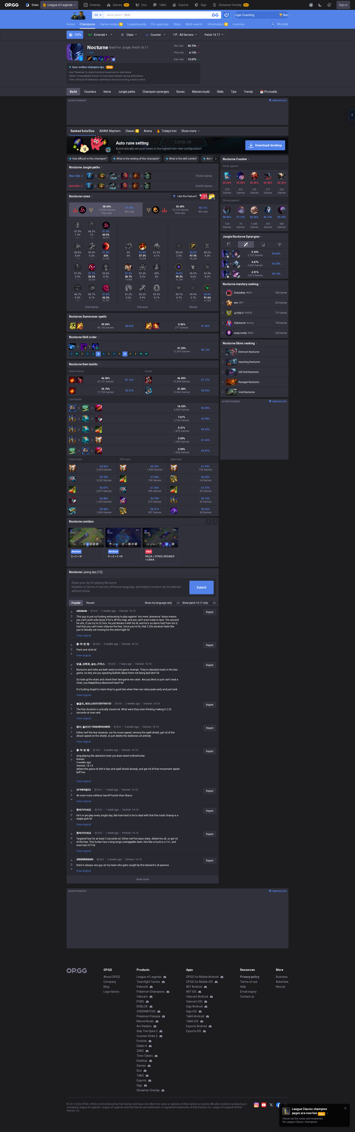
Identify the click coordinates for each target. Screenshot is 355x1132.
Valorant (142, 996)
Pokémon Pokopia (148, 1016)
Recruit (280, 986)
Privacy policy (249, 976)
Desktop (142, 1060)
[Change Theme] (320, 5)
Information (217, 24)
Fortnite (142, 1041)
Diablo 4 (142, 1046)
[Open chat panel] (352, 115)
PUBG (140, 1001)
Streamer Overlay (148, 1090)
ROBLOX (142, 1006)
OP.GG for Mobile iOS (199, 981)
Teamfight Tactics (148, 981)
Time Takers (145, 1055)
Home (71, 24)
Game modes (111, 24)
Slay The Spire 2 (147, 1031)
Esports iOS (193, 1031)
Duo (139, 1070)
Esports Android (196, 1026)
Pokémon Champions (151, 991)
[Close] (345, 1108)
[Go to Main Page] (11, 5)
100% (77, 34)
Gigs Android (194, 1006)
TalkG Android (195, 1016)
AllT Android (194, 986)
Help (243, 986)
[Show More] (311, 5)
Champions (87, 24)
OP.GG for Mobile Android (202, 976)
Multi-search (194, 24)
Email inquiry (248, 991)
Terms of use (248, 981)
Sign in (343, 5)
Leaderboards (137, 24)
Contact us (247, 996)
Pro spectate (160, 24)
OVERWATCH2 (146, 1011)
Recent (90, 602)
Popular (76, 602)
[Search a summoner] (215, 15)
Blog (106, 986)
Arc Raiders (144, 1026)
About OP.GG (112, 976)
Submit (201, 587)
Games (141, 1065)
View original (83, 635)
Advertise (282, 981)
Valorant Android (197, 996)
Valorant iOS (194, 1001)
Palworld (142, 986)
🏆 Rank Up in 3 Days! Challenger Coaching (274, 15)
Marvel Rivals (145, 1021)
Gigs (139, 1085)
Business (282, 976)
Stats (177, 24)
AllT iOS (191, 991)
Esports (141, 1080)
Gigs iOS (191, 1011)
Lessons (238, 24)
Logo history (111, 991)
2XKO (140, 1050)
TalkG (140, 1075)
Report (209, 612)
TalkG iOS (192, 1021)
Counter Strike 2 (147, 1036)
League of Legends (60, 5)
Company (110, 981)
